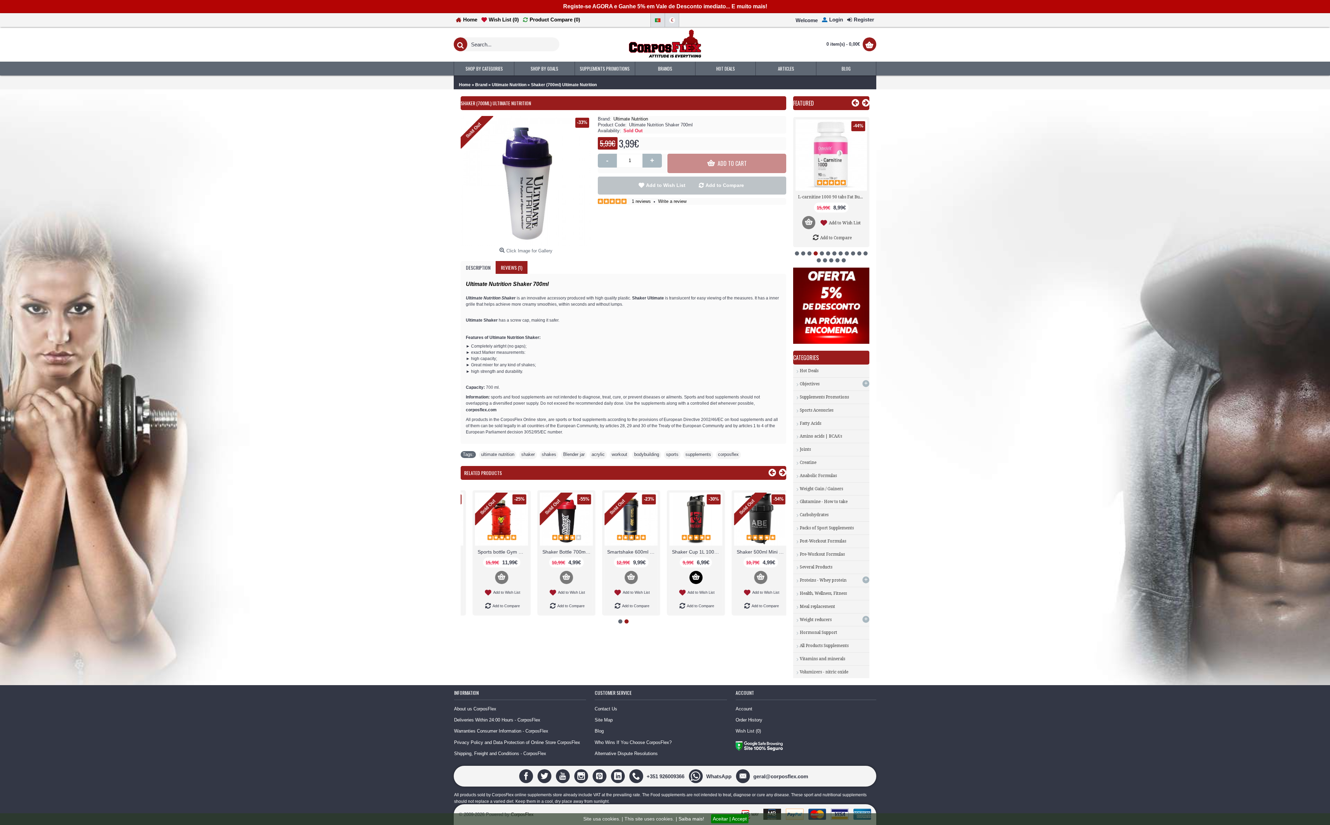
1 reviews (641, 201)
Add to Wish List (665, 185)
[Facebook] (527, 776)
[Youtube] (563, 776)
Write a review (672, 201)
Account (744, 708)
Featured (803, 103)
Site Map (604, 720)
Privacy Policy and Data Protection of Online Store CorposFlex (517, 742)
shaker (528, 454)
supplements (698, 454)
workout (619, 454)
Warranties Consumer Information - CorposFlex (501, 731)
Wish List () (748, 731)
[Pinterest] (600, 776)
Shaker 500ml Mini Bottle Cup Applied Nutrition (753, 552)
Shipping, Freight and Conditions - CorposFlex (500, 753)
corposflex (728, 454)
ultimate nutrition (497, 454)
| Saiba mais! (690, 819)
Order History (749, 720)
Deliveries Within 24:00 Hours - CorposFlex (497, 720)
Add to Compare (725, 185)
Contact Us (606, 708)
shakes (549, 454)
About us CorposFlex (475, 708)
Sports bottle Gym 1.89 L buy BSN (494, 552)
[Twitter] (545, 776)
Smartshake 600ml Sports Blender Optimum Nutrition (623, 552)
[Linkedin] (619, 776)
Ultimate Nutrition (630, 119)
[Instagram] (582, 776)
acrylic (598, 454)
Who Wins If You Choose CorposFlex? (633, 742)
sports (672, 454)
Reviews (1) (511, 267)
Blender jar (574, 454)
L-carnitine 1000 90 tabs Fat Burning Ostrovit (832, 197)
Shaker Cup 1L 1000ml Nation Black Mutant (688, 552)
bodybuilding (646, 454)
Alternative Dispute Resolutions (626, 753)
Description (478, 267)
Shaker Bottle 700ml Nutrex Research (559, 552)
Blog (599, 731)
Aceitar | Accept (730, 819)
